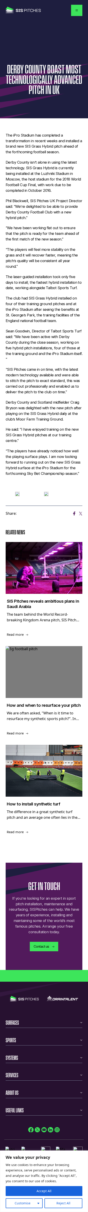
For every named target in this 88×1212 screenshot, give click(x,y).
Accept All (44, 1191)
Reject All (63, 1203)
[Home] (23, 10)
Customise (22, 1203)
